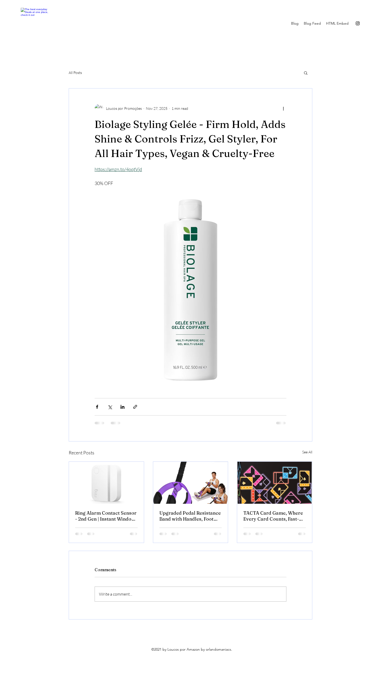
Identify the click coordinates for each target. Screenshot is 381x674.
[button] (305, 73)
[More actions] (283, 108)
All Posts (75, 72)
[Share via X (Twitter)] (109, 406)
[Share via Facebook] (97, 406)
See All (307, 452)
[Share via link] (135, 406)
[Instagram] (357, 23)
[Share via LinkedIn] (122, 406)
